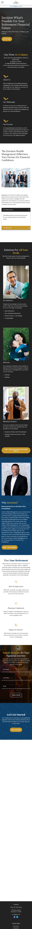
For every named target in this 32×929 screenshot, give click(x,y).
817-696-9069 (18, 907)
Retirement (16, 926)
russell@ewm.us (16, 914)
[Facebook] (14, 917)
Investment (16, 928)
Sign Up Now (16, 695)
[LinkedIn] (17, 917)
